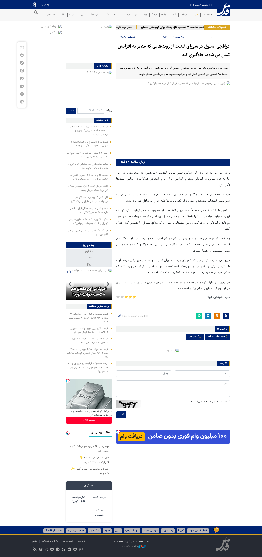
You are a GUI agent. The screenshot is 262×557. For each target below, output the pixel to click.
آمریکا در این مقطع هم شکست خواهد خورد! (89, 292)
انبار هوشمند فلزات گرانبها (78, 499)
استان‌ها (116, 15)
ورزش (144, 15)
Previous (108, 284)
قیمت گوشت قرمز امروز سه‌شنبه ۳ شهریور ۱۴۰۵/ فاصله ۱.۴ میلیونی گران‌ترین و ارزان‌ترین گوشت (88, 130)
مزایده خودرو (99, 497)
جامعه (163, 15)
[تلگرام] (21, 86)
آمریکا (181, 530)
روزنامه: (108, 110)
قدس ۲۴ (82, 15)
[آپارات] (21, 102)
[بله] (21, 63)
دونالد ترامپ (131, 530)
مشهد (107, 530)
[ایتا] (21, 71)
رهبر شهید (168, 530)
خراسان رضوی (151, 530)
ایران (117, 530)
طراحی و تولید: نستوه (129, 546)
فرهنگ (154, 15)
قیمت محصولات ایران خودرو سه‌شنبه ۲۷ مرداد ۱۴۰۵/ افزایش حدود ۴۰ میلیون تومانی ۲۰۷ (88, 318)
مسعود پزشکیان (76, 530)
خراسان (127, 15)
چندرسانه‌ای (95, 15)
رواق (136, 15)
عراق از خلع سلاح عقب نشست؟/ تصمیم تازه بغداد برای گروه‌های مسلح (188, 27)
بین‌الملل (183, 15)
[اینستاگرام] (21, 94)
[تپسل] (118, 432)
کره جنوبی (194, 337)
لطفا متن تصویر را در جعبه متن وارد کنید (210, 402)
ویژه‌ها (71, 15)
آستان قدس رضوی (198, 530)
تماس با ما (68, 541)
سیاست (194, 15)
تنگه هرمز (94, 530)
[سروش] (21, 78)
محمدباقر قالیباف (53, 530)
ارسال (121, 415)
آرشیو (34, 541)
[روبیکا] (21, 47)
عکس (106, 15)
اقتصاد (173, 15)
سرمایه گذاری (89, 420)
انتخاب (71, 110)
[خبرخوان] (34, 550)
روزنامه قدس (51, 15)
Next (70, 284)
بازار (62, 15)
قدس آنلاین (223, 12)
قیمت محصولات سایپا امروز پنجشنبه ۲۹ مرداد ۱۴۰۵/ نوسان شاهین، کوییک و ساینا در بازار (87, 353)
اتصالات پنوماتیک (99, 513)
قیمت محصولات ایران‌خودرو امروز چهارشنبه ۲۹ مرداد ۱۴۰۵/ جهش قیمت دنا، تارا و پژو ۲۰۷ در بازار (88, 367)
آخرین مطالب (102, 120)
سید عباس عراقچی (216, 337)
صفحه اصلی (207, 15)
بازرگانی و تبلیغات (50, 541)
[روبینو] (21, 55)
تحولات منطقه (217, 27)
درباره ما (81, 541)
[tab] (89, 245)
